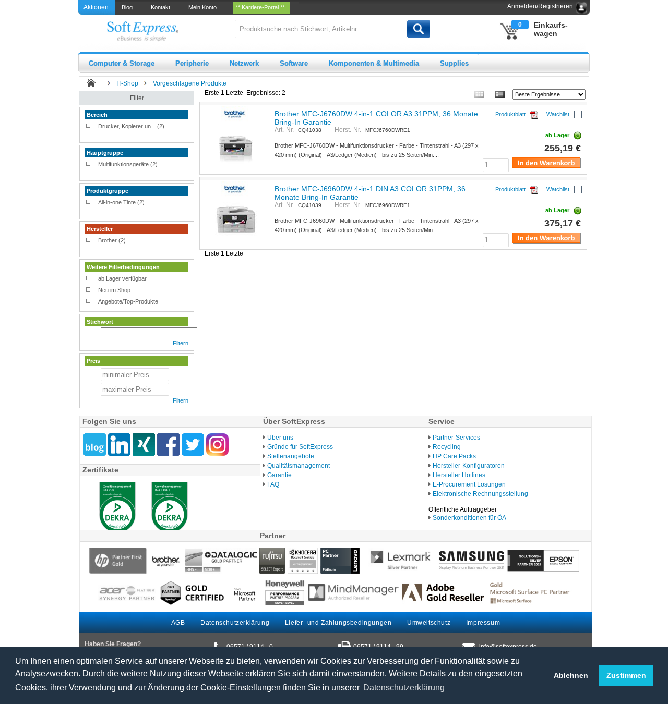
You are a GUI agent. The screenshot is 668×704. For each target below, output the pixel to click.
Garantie (279, 475)
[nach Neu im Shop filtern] (88, 290)
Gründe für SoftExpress (300, 447)
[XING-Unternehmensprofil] (144, 444)
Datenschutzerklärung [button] (404, 687)
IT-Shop (127, 83)
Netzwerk (244, 63)
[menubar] (207, 7)
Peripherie (192, 63)
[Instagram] (217, 444)
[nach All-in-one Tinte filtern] (88, 203)
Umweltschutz (428, 622)
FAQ (273, 484)
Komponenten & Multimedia (374, 63)
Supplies (454, 63)
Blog (129, 7)
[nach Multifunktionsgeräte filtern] (88, 165)
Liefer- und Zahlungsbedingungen (338, 622)
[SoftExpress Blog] (95, 444)
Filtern (180, 343)
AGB (178, 622)
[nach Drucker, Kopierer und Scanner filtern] (88, 127)
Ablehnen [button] (571, 675)
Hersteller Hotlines (459, 475)
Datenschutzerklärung (234, 622)
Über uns (280, 437)
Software (294, 63)
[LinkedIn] (119, 444)
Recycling (447, 447)
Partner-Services (456, 437)
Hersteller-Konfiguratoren (469, 465)
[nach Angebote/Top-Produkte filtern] (88, 302)
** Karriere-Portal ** (262, 7)
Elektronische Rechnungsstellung (480, 493)
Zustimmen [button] (626, 675)
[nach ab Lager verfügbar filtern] (88, 279)
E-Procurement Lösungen (469, 484)
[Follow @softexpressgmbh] (193, 444)
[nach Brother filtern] (88, 241)
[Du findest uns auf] (168, 444)
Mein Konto (204, 7)
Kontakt (162, 7)
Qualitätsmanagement (298, 465)
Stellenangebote (290, 456)
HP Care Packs (454, 456)
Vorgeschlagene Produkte (189, 83)
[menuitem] (128, 7)
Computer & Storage (121, 63)
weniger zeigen (104, 135)
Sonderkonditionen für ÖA (469, 517)
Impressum (483, 622)
